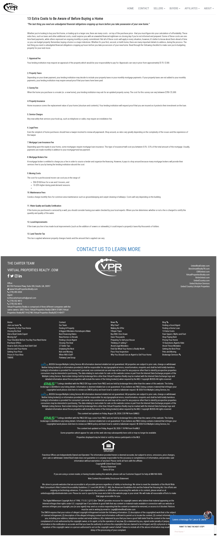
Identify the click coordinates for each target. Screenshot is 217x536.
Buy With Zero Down (119, 334)
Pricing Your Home (170, 340)
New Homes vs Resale (68, 337)
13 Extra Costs (168, 331)
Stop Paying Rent (169, 337)
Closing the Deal (14, 331)
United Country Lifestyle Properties (195, 286)
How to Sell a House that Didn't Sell (22, 346)
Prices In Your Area (15, 355)
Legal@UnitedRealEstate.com (123, 509)
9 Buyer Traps (116, 331)
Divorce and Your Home (17, 349)
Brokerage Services (170, 355)
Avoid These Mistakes (171, 346)
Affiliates (191, 8)
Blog (164, 322)
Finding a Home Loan (171, 328)
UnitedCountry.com (202, 280)
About (208, 8)
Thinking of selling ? (119, 343)
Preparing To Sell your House (123, 340)
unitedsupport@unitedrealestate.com (56, 493)
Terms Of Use (108, 469)
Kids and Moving (66, 352)
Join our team (13, 325)
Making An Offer (117, 328)
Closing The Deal (66, 343)
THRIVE (10, 357)
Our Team (63, 325)
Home (130, 8)
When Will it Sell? (66, 355)
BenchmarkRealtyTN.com (199, 269)
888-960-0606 (156, 474)
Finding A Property (66, 328)
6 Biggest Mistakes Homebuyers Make (75, 331)
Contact (143, 8)
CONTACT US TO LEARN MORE (109, 249)
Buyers (174, 8)
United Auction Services (200, 283)
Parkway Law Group (67, 357)
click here (72, 390)
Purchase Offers (14, 343)
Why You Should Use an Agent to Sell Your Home (131, 355)
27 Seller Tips (64, 346)
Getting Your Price (14, 352)
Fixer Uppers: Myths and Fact (174, 334)
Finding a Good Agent (171, 325)
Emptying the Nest (66, 349)
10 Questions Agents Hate (173, 343)
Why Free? (115, 325)
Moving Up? (12, 337)
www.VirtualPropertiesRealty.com (23, 289)
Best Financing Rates (67, 334)
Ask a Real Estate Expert (17, 334)
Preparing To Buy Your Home (19, 328)
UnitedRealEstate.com (200, 266)
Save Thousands (118, 337)
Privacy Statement (108, 467)
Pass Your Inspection (120, 352)
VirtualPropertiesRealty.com (198, 274)
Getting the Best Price (171, 349)
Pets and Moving (169, 352)
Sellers (159, 8)
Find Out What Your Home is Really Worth (128, 349)
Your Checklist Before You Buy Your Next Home (26, 340)
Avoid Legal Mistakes (119, 346)
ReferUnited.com (202, 277)
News (113, 322)
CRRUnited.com (203, 272)
